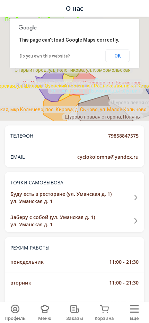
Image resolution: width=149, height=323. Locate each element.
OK (117, 56)
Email (17, 157)
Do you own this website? (45, 56)
